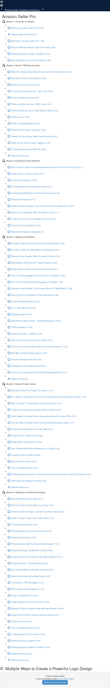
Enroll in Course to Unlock (55, 682)
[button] (1, 2)
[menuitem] (1, 6)
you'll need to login (66, 678)
